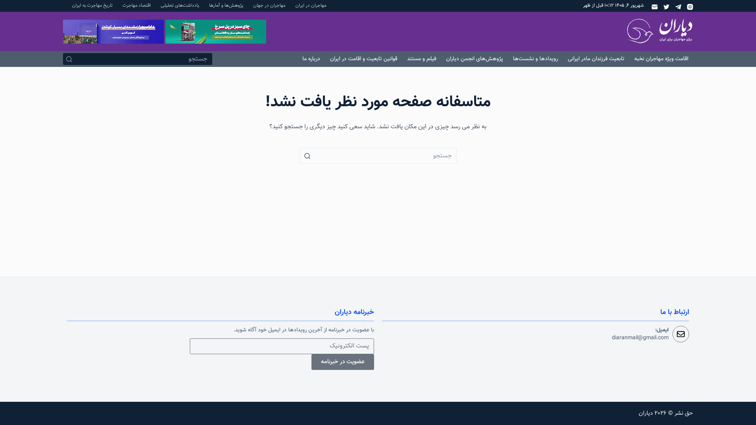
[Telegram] (678, 7)
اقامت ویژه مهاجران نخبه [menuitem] (661, 59)
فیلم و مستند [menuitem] (421, 59)
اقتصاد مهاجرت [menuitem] (136, 5)
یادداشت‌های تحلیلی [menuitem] (180, 5)
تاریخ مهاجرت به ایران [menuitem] (92, 5)
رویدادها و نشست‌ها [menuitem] (535, 59)
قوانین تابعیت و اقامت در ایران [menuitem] (363, 59)
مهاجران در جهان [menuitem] (269, 5)
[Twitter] (666, 7)
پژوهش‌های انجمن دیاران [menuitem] (474, 59)
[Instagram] (690, 7)
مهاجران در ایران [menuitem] (310, 5)
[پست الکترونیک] (655, 7)
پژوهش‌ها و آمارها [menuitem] (226, 5)
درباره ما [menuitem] (311, 59)
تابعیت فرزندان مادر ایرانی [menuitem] (596, 59)
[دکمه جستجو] (69, 59)
